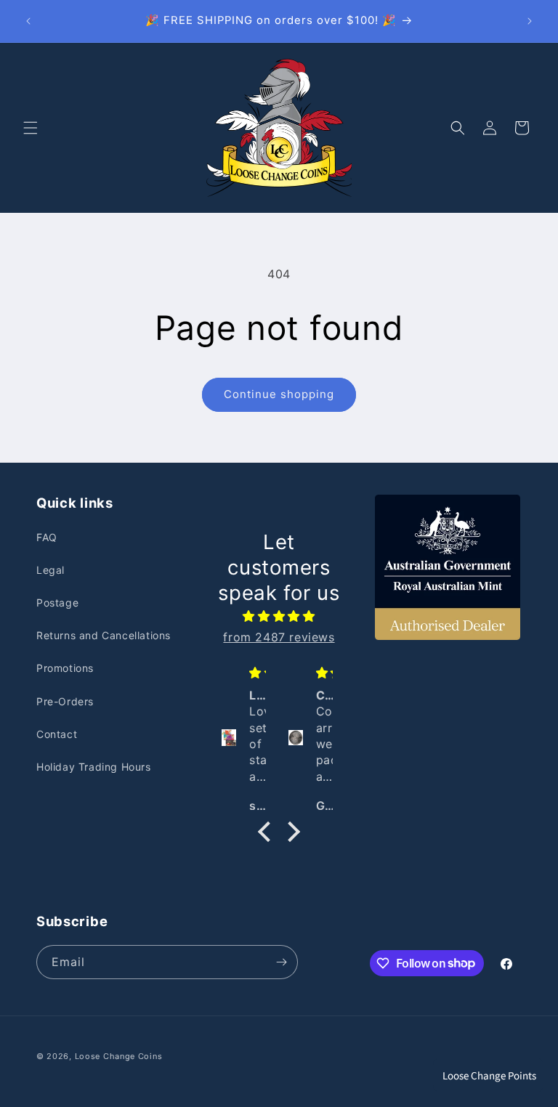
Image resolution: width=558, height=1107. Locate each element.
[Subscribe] (281, 962)
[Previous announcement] (28, 21)
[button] (30, 128)
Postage (57, 602)
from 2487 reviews (278, 637)
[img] (279, 616)
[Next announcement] (530, 21)
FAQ (46, 537)
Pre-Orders (65, 701)
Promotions (65, 668)
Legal (50, 570)
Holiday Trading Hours (93, 767)
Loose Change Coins (119, 1056)
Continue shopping (279, 394)
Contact (56, 734)
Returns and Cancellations (103, 635)
